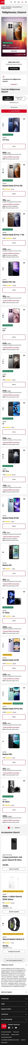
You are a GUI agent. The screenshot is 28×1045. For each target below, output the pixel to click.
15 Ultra (5, 801)
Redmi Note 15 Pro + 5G (13, 234)
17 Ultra (5, 612)
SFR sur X (12, 1028)
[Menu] (26, 2)
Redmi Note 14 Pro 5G (12, 708)
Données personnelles (6, 1037)
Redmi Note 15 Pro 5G (12, 185)
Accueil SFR (2, 2)
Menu (26, 2)
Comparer (13, 84)
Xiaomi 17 (20, 970)
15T (3, 376)
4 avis (13, 568)
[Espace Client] (22, 2)
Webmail (19, 2)
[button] (25, 54)
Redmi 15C (7, 754)
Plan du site (16, 1031)
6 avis (13, 757)
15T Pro (5, 471)
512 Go (14, 146)
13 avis (14, 285)
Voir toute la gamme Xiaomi (14, 960)
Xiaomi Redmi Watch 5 (13, 939)
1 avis (12, 942)
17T (3, 330)
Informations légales (6, 1031)
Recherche (11, 2)
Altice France (4, 1042)
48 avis (14, 238)
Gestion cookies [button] (15, 1034)
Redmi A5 (7, 565)
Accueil (3, 7)
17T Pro (5, 140)
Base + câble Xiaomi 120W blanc (12, 898)
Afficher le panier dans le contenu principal (15, 2)
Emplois (23, 1039)
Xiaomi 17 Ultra (5, 972)
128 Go (14, 290)
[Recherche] (11, 2)
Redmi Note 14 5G (10, 660)
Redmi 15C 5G (8, 282)
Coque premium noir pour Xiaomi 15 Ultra (12, 858)
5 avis (12, 189)
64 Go (14, 573)
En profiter (14, 51)
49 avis (14, 663)
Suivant (17, 827)
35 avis (14, 712)
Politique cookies (5, 1034)
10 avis (13, 380)
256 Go (14, 194)
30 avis (14, 474)
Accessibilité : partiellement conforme (10, 1039)
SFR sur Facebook (9, 1028)
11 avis (12, 521)
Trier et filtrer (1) (15, 111)
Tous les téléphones (17, 7)
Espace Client (22, 2)
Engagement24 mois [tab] (20, 99)
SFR (3, 1026)
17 (3, 424)
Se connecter (14, 68)
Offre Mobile (8, 7)
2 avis (12, 427)
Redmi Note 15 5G (10, 518)
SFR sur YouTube (16, 1028)
